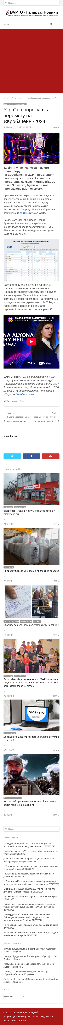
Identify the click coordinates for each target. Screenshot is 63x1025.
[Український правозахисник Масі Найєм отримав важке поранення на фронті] (31, 755)
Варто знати (8, 104)
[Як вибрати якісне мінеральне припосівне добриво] (31, 529)
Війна (17, 621)
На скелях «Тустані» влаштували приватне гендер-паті (31, 896)
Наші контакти (18, 1020)
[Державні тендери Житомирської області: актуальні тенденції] (31, 701)
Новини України (20, 104)
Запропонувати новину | (16, 1016)
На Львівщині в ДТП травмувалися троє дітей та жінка (31, 925)
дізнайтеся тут (26, 394)
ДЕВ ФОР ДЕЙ (30, 1012)
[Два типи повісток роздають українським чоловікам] (31, 586)
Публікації (36, 621)
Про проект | (34, 1016)
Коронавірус (8, 507)
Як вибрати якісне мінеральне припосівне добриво (31, 571)
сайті (23, 213)
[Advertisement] (31, 60)
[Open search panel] (51, 23)
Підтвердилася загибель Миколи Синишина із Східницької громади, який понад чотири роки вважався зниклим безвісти (27, 917)
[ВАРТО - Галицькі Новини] (31, 13)
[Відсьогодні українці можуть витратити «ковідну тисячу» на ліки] (31, 475)
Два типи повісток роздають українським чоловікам (31, 625)
